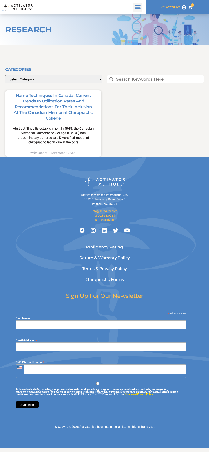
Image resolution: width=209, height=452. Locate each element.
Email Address (26, 340)
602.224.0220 (104, 220)
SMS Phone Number (30, 362)
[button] (137, 7)
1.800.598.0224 (104, 215)
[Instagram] (93, 230)
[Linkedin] (104, 230)
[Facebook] (82, 230)
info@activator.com (104, 211)
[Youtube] (127, 230)
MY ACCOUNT (170, 7)
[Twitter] (116, 230)
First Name (23, 318)
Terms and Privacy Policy (139, 394)
